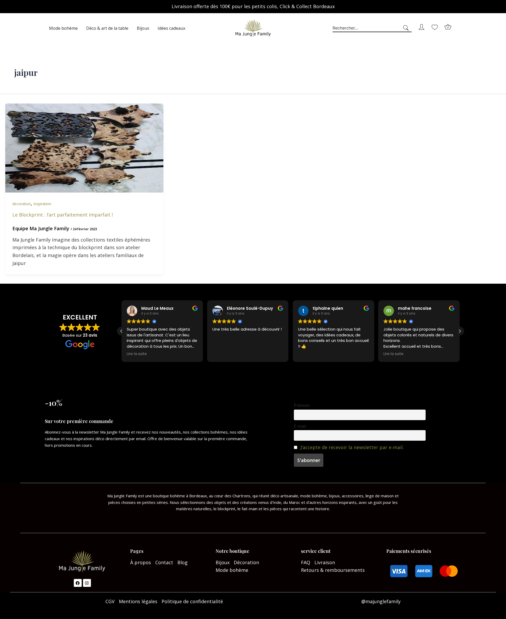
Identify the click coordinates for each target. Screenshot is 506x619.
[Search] (407, 28)
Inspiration (42, 203)
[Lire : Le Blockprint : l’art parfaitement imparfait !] (84, 147)
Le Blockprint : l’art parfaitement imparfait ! (62, 215)
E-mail (300, 426)
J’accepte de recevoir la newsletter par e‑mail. (352, 447)
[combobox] (367, 28)
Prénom (302, 405)
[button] (460, 331)
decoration (21, 203)
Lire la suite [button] (137, 354)
